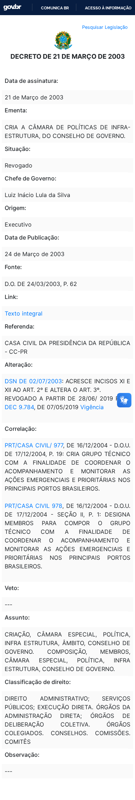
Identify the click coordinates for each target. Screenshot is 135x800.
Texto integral (23, 313)
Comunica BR (55, 7)
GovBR (12, 7)
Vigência (92, 407)
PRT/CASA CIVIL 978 (33, 505)
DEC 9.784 (19, 407)
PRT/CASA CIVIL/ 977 (34, 445)
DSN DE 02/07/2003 (33, 381)
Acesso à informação (108, 7)
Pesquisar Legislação (105, 27)
